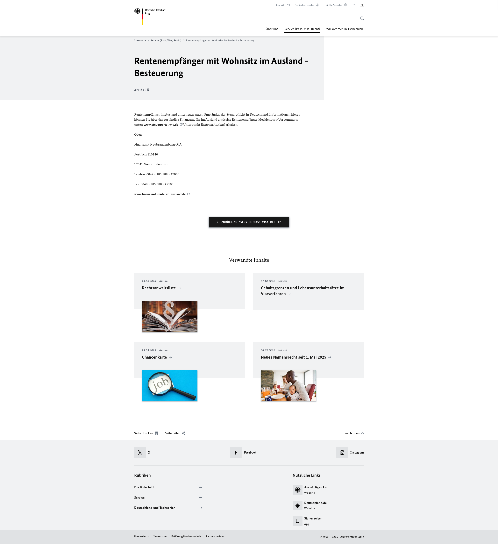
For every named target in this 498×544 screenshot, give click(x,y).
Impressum (160, 536)
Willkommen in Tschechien (345, 29)
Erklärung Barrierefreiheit (186, 536)
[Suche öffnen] (361, 16)
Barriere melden (215, 536)
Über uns (272, 29)
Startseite (140, 40)
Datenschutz (141, 536)
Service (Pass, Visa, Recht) (302, 30)
